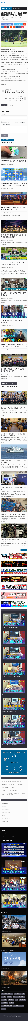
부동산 (14, 995)
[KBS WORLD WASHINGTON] (3, 2)
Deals (3, 804)
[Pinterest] (5, 27)
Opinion (3, 813)
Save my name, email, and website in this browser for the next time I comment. (13, 123)
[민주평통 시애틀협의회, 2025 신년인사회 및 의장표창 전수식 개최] (14, 360)
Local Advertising (5, 807)
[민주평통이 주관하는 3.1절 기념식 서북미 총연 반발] (14, 284)
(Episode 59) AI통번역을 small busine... (11, 676)
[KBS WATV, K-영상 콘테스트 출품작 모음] (14, 152)
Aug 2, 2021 (11, 188)
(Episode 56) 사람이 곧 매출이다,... (10, 727)
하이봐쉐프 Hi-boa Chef (19, 1004)
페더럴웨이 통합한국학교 (7, 1004)
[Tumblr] (8, 27)
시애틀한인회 (11, 998)
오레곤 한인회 (23, 998)
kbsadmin (7, 17)
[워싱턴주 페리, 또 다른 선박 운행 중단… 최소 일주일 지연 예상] (14, 451)
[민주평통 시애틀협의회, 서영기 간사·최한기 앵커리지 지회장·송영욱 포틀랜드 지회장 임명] (14, 398)
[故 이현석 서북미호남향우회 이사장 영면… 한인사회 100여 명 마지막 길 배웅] (14, 425)
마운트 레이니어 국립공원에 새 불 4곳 (10, 788)
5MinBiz (4, 801)
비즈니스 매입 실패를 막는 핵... (9, 694)
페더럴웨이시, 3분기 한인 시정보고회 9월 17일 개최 (12, 782)
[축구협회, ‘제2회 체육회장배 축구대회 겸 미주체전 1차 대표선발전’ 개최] (14, 253)
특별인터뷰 (11, 1001)
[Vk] (19, 27)
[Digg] (16, 27)
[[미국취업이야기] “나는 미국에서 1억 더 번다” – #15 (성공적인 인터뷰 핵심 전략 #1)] (14, 335)
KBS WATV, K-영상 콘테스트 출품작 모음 (13, 161)
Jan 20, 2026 (11, 325)
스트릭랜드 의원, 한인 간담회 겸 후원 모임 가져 (13, 514)
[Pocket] (22, 27)
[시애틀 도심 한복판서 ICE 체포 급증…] (14, 531)
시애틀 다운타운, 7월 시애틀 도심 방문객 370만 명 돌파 (13, 779)
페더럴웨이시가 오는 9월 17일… (7, 948)
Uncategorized (5, 816)
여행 (17, 998)
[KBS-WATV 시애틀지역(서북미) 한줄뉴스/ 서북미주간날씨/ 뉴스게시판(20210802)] (14, 174)
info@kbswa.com (6, 832)
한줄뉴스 (3, 1007)
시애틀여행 (4, 998)
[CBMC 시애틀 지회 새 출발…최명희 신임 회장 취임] (14, 311)
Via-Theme (18, 1015)
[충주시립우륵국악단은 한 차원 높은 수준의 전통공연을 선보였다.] (14, 226)
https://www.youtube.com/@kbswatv (8, 835)
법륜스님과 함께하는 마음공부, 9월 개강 (10, 785)
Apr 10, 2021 (11, 349)
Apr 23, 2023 (11, 267)
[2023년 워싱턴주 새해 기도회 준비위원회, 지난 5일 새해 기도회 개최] (14, 198)
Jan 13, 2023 (11, 212)
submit (4, 135)
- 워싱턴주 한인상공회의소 (7, 992)
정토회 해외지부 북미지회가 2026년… (8, 967)
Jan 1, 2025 (11, 374)
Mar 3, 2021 (11, 298)
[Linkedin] (2, 27)
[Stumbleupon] (14, 27)
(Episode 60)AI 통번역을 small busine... (11, 659)
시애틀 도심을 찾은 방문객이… (7, 929)
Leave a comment (6, 19)
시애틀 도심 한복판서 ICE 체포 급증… (10, 539)
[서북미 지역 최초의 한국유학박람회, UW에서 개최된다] (14, 478)
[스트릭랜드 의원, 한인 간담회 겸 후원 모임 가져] (14, 505)
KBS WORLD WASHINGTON (15, 1013)
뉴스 (23, 992)
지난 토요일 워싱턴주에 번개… (7, 985)
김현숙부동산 (17, 992)
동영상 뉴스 (4, 819)
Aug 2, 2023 (11, 240)
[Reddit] (11, 27)
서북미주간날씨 (21, 995)
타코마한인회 (4, 1001)
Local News (11, 105)
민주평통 (9, 995)
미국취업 (3, 995)
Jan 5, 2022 (11, 164)
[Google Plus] (24, 24)
